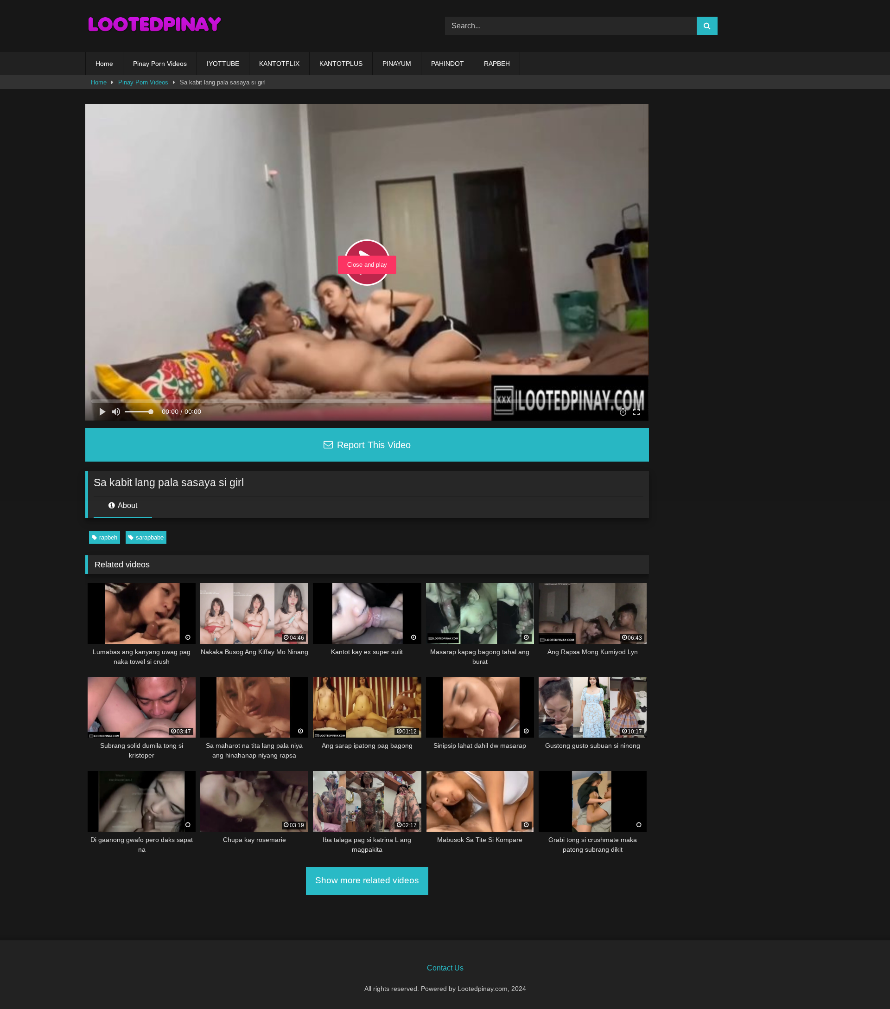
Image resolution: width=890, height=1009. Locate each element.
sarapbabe (150, 537)
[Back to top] (861, 981)
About (126, 505)
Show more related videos (367, 880)
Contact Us (445, 968)
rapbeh (108, 537)
